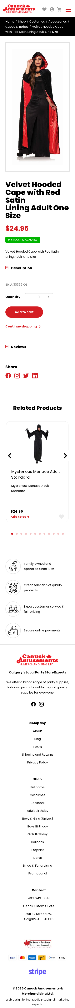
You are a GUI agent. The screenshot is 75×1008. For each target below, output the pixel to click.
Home (9, 21)
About (37, 731)
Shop (22, 21)
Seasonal (37, 803)
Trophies (37, 850)
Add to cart (24, 312)
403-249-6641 (39, 898)
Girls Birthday (38, 834)
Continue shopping (21, 326)
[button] (12, 534)
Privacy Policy (37, 762)
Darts (37, 858)
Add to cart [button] (20, 517)
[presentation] (9, 455)
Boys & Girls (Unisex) (37, 818)
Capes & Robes (16, 26)
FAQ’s (37, 747)
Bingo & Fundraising (37, 865)
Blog (37, 739)
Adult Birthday (37, 811)
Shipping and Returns (37, 754)
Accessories (57, 21)
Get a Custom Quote (38, 906)
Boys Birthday (37, 826)
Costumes (37, 21)
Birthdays (37, 787)
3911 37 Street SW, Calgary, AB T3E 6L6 (38, 916)
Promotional (37, 873)
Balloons (37, 842)
